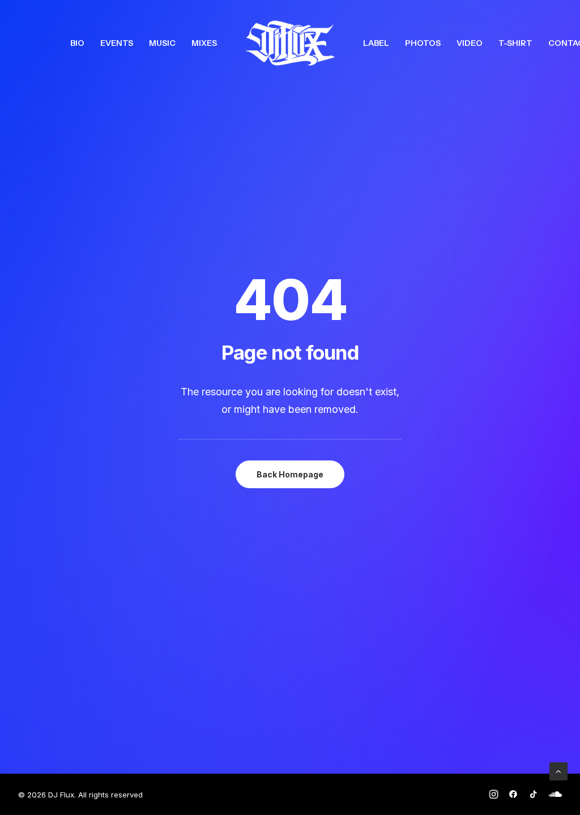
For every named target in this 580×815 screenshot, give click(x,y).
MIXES (204, 43)
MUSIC (162, 43)
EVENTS (116, 43)
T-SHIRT (515, 43)
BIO (77, 43)
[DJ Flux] (290, 43)
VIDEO (470, 43)
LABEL (376, 43)
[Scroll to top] (558, 770)
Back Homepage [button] (290, 474)
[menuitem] (77, 43)
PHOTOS (423, 43)
